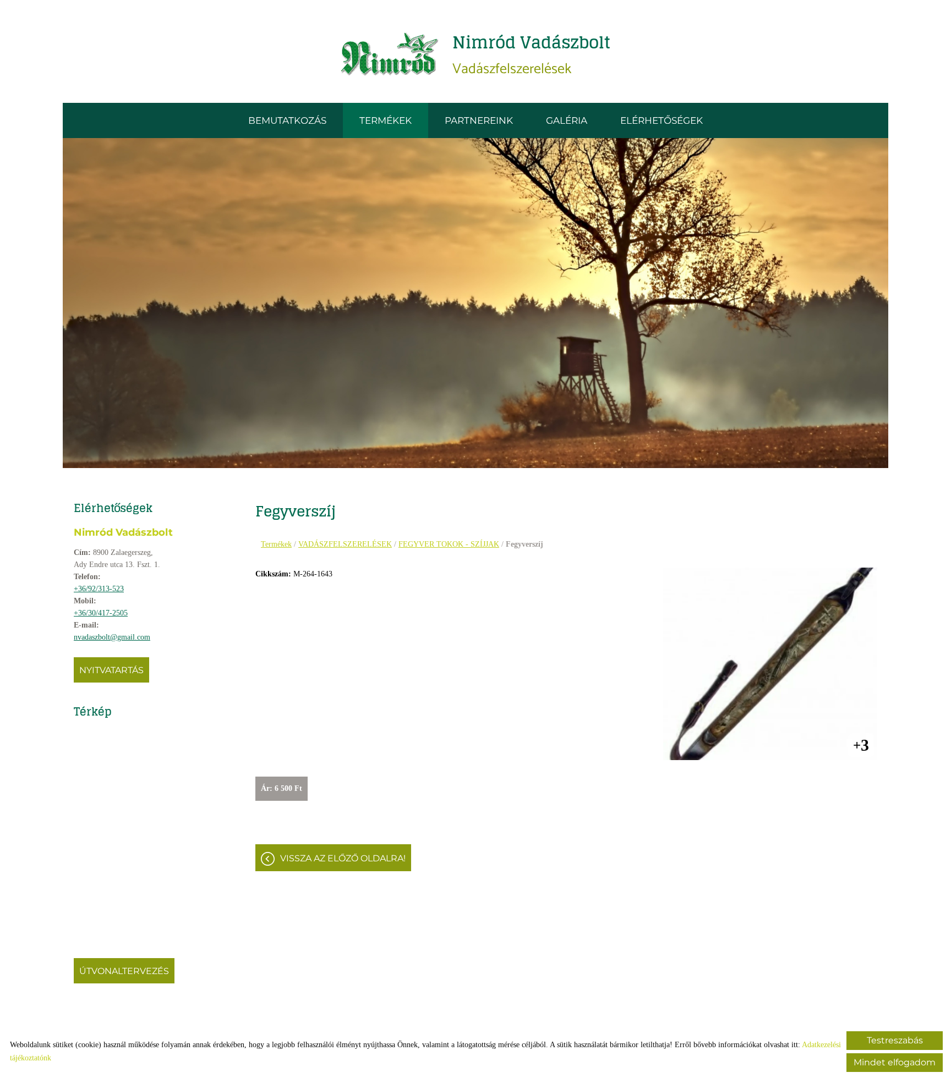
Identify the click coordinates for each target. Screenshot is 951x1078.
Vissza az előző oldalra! (343, 858)
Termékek (385, 120)
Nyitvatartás (111, 670)
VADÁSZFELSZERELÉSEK (345, 544)
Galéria (566, 120)
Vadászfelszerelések (531, 54)
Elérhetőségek (661, 120)
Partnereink (479, 120)
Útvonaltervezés (124, 971)
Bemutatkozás (287, 120)
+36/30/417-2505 (101, 613)
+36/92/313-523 (99, 589)
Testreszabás (895, 1040)
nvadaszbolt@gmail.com (112, 637)
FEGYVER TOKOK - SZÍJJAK (448, 544)
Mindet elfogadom (895, 1062)
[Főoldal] (390, 54)
